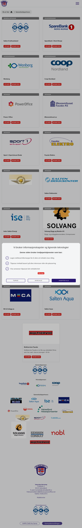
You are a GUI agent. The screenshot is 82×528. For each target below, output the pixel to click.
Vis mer (41, 273)
